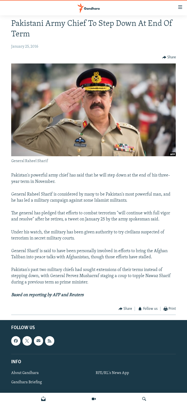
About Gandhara (25, 373)
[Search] (144, 399)
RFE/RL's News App (112, 373)
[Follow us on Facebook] (15, 340)
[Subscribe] (38, 340)
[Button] (169, 57)
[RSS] (49, 340)
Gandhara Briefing (26, 382)
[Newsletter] (43, 399)
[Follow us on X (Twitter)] (27, 340)
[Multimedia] (93, 399)
